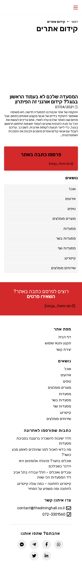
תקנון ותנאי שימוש (58, 343)
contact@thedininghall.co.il (41, 508)
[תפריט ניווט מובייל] (75, 7)
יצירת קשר (63, 349)
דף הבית (64, 337)
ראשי (75, 22)
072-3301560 (53, 514)
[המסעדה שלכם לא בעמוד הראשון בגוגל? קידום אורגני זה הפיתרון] (41, 64)
